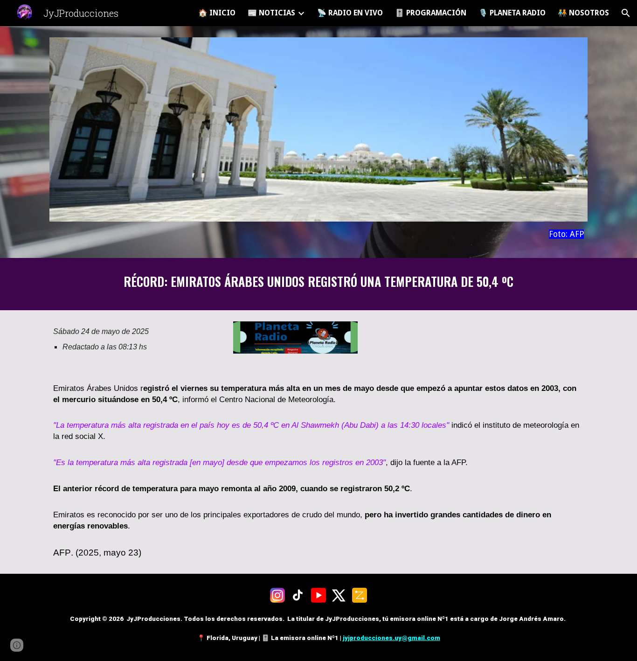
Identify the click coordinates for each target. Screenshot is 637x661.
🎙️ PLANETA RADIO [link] (512, 12)
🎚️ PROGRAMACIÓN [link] (430, 12)
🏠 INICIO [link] (216, 12)
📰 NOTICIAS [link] (271, 12)
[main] (318, 234)
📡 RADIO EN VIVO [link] (350, 12)
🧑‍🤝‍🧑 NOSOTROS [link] (583, 12)
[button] (626, 13)
